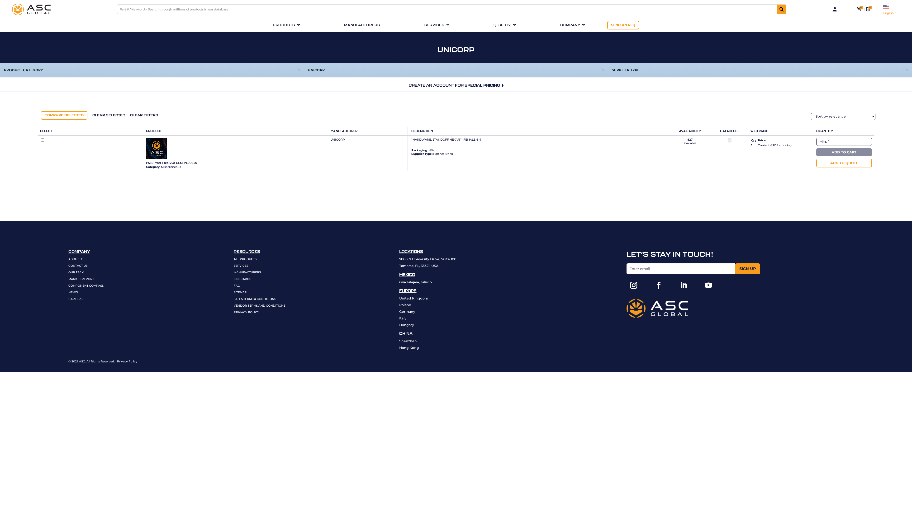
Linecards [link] (242, 279)
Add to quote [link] (844, 163)
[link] (31, 14)
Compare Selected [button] (64, 115)
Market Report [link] (81, 279)
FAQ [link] (237, 285)
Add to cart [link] (844, 152)
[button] (634, 285)
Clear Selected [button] (108, 115)
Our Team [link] (76, 272)
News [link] (73, 292)
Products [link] (284, 25)
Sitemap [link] (240, 292)
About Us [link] (75, 259)
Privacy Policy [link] (246, 312)
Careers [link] (75, 299)
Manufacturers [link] (362, 25)
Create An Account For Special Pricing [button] (454, 85)
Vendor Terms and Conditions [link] (259, 305)
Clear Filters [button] (144, 115)
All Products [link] (245, 259)
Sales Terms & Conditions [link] (255, 299)
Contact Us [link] (77, 265)
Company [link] (570, 25)
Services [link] (434, 25)
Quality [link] (502, 25)
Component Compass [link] (86, 285)
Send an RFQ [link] (623, 25)
